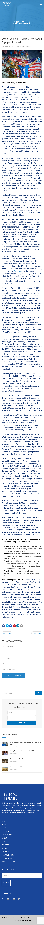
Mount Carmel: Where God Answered (20, 759)
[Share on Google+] (10, 625)
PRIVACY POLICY (8, 855)
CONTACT (5, 852)
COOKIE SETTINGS (8, 862)
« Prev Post (7, 633)
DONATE (5, 848)
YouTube (18, 271)
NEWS (4, 824)
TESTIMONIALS (7, 835)
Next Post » (37, 633)
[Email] (21, 625)
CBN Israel (23, 46)
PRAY (3, 841)
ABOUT (4, 838)
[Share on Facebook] (3, 625)
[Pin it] (14, 625)
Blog (29, 46)
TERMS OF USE (7, 858)
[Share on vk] (17, 625)
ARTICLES (5, 831)
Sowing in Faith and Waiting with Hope (20, 767)
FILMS (4, 828)
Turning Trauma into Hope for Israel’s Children (23, 751)
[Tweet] (7, 625)
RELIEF (4, 821)
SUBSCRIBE (6, 845)
